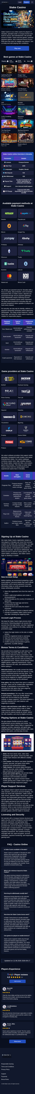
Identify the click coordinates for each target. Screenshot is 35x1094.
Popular (4, 61)
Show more (17, 1041)
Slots (28, 61)
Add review (17, 981)
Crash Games (20, 61)
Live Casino (12, 61)
